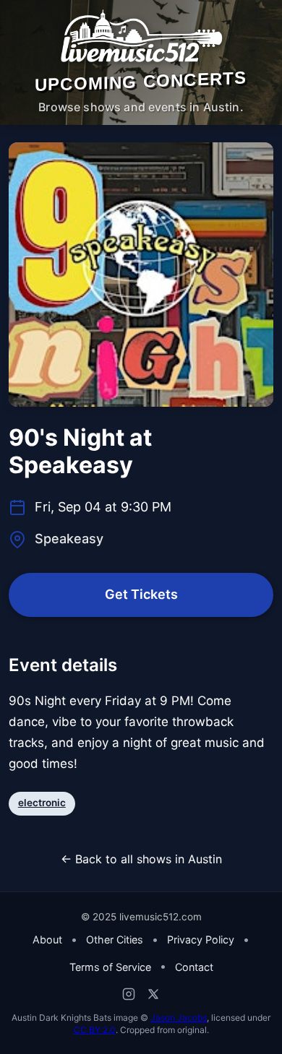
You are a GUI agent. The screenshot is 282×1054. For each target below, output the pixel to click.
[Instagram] (128, 994)
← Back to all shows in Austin (141, 859)
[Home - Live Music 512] (141, 37)
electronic (42, 802)
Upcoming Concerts (141, 81)
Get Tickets (141, 594)
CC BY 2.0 (95, 1029)
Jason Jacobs (178, 1017)
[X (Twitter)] (153, 994)
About (47, 939)
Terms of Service (110, 967)
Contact (194, 967)
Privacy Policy (200, 939)
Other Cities (114, 939)
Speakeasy (69, 538)
